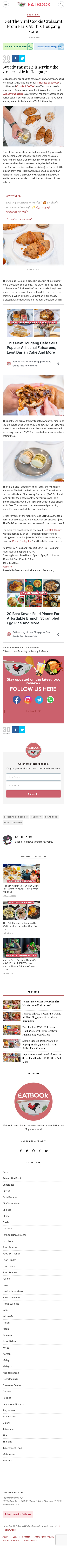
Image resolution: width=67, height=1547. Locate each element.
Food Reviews (10, 1272)
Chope (6, 1215)
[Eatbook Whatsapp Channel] (50, 699)
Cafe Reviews (10, 1197)
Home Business (11, 1303)
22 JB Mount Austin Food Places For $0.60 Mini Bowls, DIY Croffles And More (41, 1058)
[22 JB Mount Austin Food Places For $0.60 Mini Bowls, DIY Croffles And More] (11, 1058)
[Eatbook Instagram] (28, 699)
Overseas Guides (12, 1385)
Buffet (6, 1190)
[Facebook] (15, 58)
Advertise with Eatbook (18, 1514)
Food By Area (10, 1247)
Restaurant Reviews (13, 1403)
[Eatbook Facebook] (17, 699)
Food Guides (9, 1259)
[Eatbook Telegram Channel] (39, 699)
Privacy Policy (30, 1540)
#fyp (38, 207)
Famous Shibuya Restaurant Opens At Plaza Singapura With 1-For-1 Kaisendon (41, 1017)
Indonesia (8, 1316)
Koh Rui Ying (23, 837)
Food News (33, 15)
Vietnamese (9, 1454)
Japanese (8, 1335)
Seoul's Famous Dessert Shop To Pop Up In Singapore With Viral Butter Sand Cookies (40, 1044)
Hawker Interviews (13, 1291)
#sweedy (23, 211)
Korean (7, 1353)
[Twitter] (22, 58)
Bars (5, 1172)
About (5, 1536)
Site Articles (9, 1416)
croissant (36, 817)
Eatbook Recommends (14, 1234)
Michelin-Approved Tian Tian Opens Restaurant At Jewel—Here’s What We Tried (21, 888)
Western (7, 1460)
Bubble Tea (8, 1184)
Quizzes (7, 1391)
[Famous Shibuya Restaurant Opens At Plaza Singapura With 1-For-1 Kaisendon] (11, 1017)
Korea (6, 1347)
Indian (6, 1310)
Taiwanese (8, 1429)
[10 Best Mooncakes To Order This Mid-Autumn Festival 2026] (11, 1004)
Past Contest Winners (44, 1536)
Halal (5, 1284)
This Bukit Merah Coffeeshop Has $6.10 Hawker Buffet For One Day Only (20, 926)
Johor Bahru (9, 1341)
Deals (6, 1222)
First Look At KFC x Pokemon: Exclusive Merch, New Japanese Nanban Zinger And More (39, 1031)
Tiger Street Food (12, 1447)
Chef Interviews (11, 1203)
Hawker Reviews (11, 1297)
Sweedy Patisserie (13, 822)
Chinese (7, 1209)
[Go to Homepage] (33, 4)
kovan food (51, 817)
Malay (6, 1360)
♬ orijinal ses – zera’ (19, 219)
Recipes (7, 1397)
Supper (6, 1422)
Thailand (7, 1441)
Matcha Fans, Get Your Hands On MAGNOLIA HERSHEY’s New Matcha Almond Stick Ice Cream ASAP (19, 965)
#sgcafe (46, 207)
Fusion (6, 1278)
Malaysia (8, 1366)
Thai (5, 1435)
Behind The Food (12, 1178)
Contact (26, 1536)
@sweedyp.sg (13, 195)
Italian (6, 1322)
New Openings (10, 1378)
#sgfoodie (11, 211)
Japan (6, 1328)
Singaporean (9, 1410)
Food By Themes (11, 1253)
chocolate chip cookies (16, 817)
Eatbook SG (33, 711)
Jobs (15, 1536)
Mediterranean (11, 1372)
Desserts (8, 1228)
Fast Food (8, 1240)
